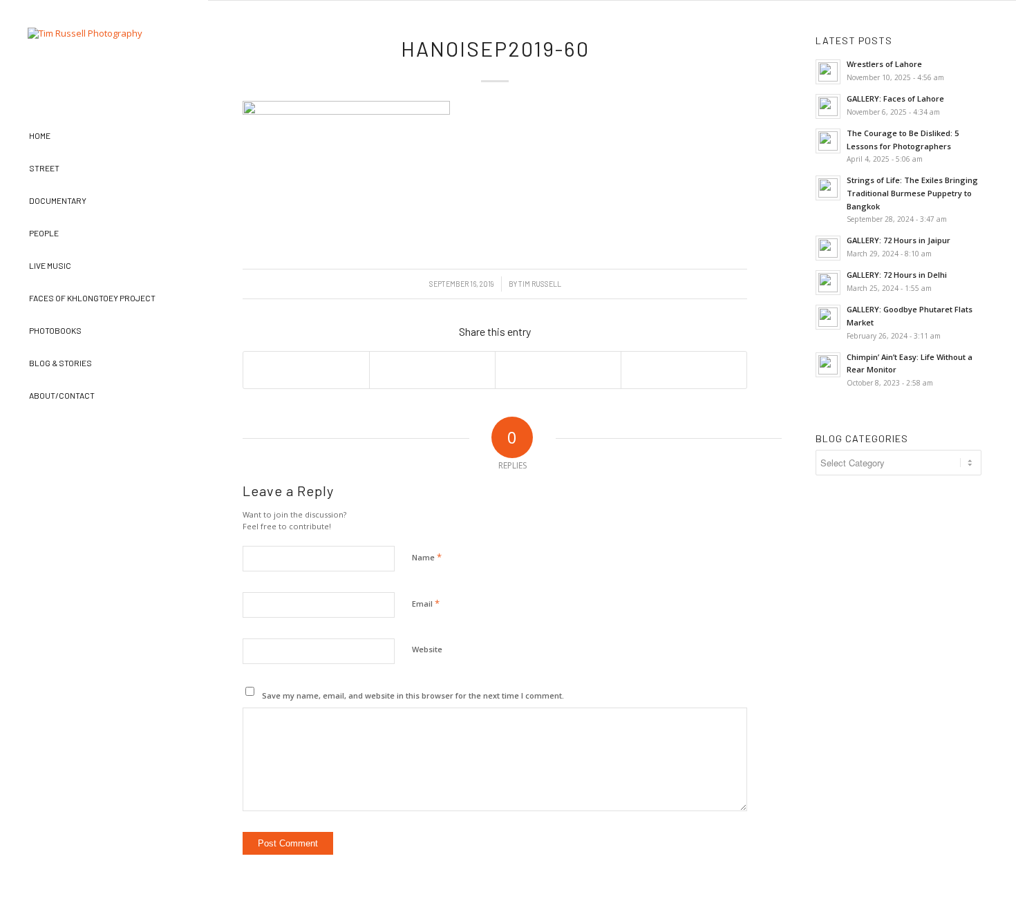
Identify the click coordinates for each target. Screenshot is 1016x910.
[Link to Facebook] (26, 442)
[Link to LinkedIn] (181, 442)
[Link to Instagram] (78, 442)
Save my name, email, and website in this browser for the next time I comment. (413, 695)
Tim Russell (539, 283)
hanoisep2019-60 (495, 48)
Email (426, 603)
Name (427, 557)
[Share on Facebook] (306, 370)
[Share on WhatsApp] (432, 370)
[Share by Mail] (683, 370)
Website (427, 649)
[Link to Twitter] (130, 442)
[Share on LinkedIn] (558, 370)
